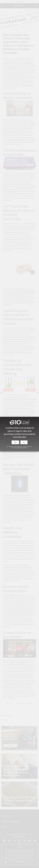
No (24, 442)
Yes (15, 442)
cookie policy (25, 447)
